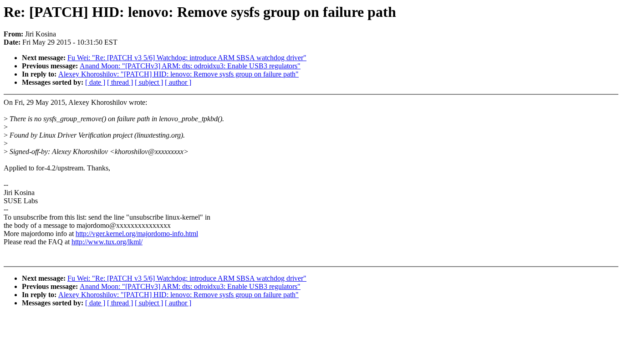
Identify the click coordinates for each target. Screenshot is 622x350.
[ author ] (178, 82)
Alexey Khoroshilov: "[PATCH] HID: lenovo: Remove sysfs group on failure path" (178, 74)
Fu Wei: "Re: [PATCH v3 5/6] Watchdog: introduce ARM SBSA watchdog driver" (186, 58)
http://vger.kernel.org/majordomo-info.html (137, 233)
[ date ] (95, 82)
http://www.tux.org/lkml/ (107, 242)
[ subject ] (149, 82)
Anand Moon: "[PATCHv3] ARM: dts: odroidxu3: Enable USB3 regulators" (190, 66)
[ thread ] (120, 82)
